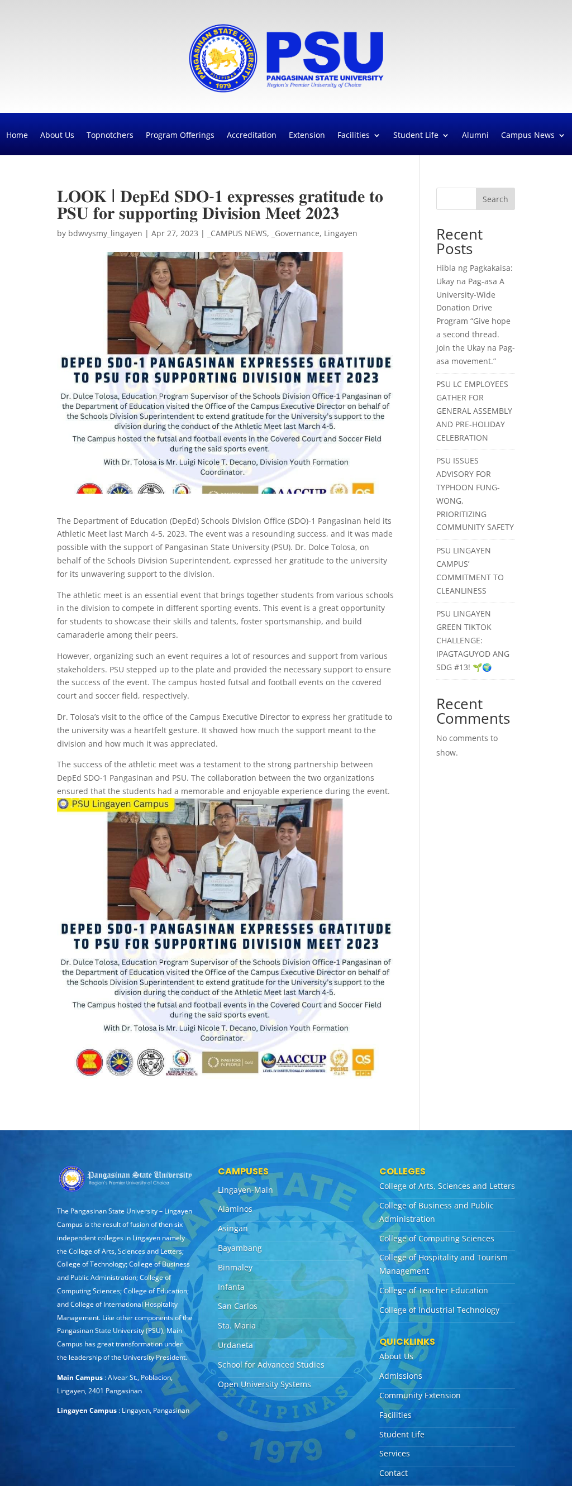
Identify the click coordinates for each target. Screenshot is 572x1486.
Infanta (231, 1287)
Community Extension (420, 1395)
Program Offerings (180, 135)
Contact (393, 1473)
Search (495, 199)
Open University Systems (264, 1384)
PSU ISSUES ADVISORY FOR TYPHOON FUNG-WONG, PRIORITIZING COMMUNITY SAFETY (475, 493)
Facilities (353, 135)
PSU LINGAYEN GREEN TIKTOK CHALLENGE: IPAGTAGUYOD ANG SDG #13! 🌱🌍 (472, 640)
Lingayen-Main (245, 1189)
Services (394, 1453)
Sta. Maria (237, 1325)
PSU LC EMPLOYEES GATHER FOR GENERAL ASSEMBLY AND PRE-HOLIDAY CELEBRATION (474, 410)
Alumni (475, 135)
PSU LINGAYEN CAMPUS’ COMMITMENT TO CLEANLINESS (470, 570)
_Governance (295, 233)
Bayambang (240, 1248)
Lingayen (341, 233)
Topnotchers (110, 135)
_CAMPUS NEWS (237, 233)
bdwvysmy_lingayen (105, 233)
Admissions (400, 1375)
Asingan (233, 1228)
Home (17, 135)
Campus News (528, 135)
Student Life (415, 135)
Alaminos (235, 1208)
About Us (57, 135)
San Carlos (238, 1306)
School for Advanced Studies (271, 1364)
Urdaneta (235, 1345)
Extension (307, 135)
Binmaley (235, 1267)
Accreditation (252, 135)
